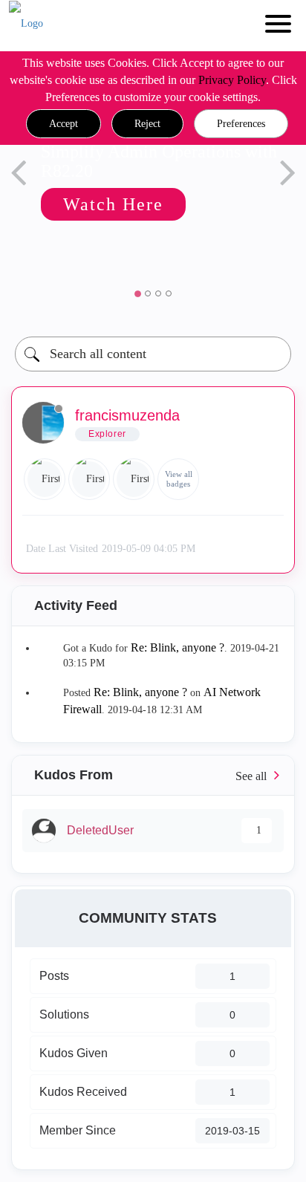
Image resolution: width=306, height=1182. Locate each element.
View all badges (178, 479)
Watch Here (113, 204)
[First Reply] (89, 479)
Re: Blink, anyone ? (177, 647)
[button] (63, 124)
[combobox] (153, 354)
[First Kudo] (44, 479)
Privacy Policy (232, 80)
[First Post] (134, 479)
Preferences (241, 123)
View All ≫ (153, 775)
